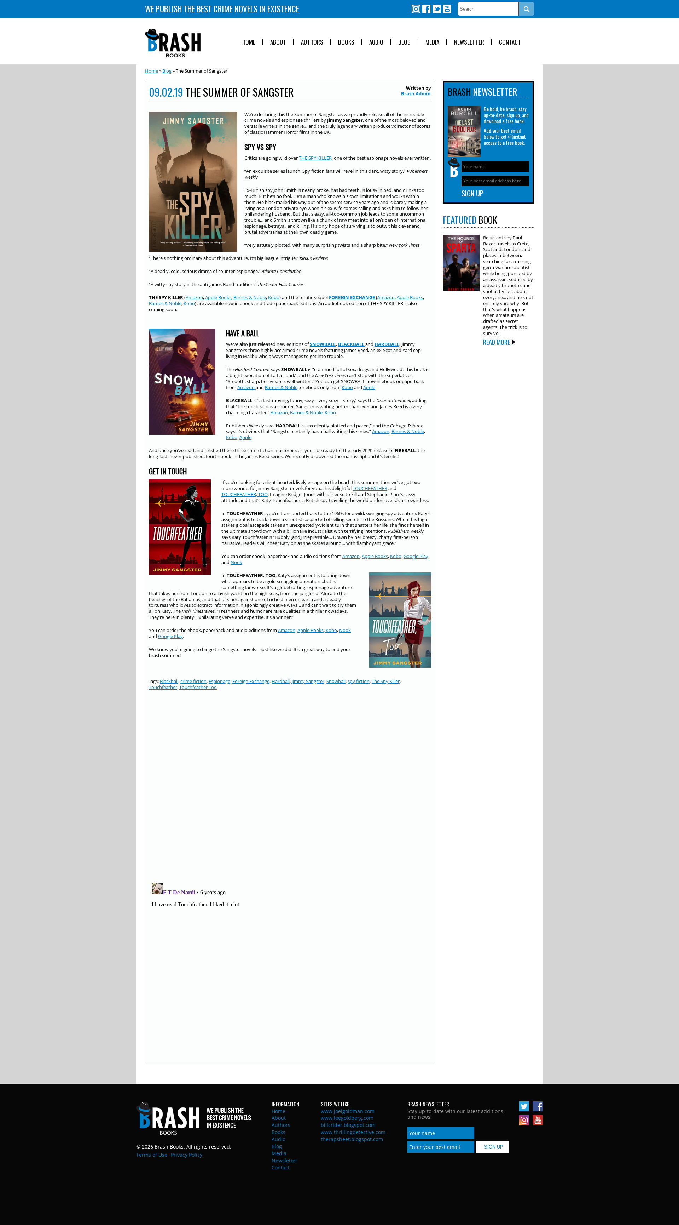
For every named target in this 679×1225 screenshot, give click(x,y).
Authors (312, 42)
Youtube (446, 9)
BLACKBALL (351, 344)
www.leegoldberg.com (347, 1118)
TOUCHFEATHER (370, 488)
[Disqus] (290, 785)
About (278, 42)
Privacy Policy (186, 1154)
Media (432, 42)
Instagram (416, 9)
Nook (236, 562)
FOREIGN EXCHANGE (352, 297)
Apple (369, 387)
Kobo (273, 297)
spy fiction (359, 681)
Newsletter (469, 42)
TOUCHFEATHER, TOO (244, 494)
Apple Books (218, 297)
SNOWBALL (323, 344)
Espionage (219, 681)
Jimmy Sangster (308, 681)
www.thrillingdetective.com (353, 1132)
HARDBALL (387, 344)
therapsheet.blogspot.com (352, 1139)
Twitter (436, 9)
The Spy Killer (386, 681)
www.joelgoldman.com (348, 1111)
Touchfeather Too (198, 687)
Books (346, 42)
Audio (376, 42)
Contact (510, 42)
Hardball (281, 681)
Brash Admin (416, 93)
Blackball (169, 681)
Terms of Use (151, 1154)
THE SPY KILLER (315, 158)
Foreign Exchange (250, 681)
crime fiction (193, 681)
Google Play (416, 556)
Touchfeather (163, 687)
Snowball (336, 681)
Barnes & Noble (249, 297)
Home (248, 42)
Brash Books (173, 43)
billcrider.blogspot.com (348, 1125)
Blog (404, 42)
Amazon (194, 297)
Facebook (426, 9)
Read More (496, 342)
